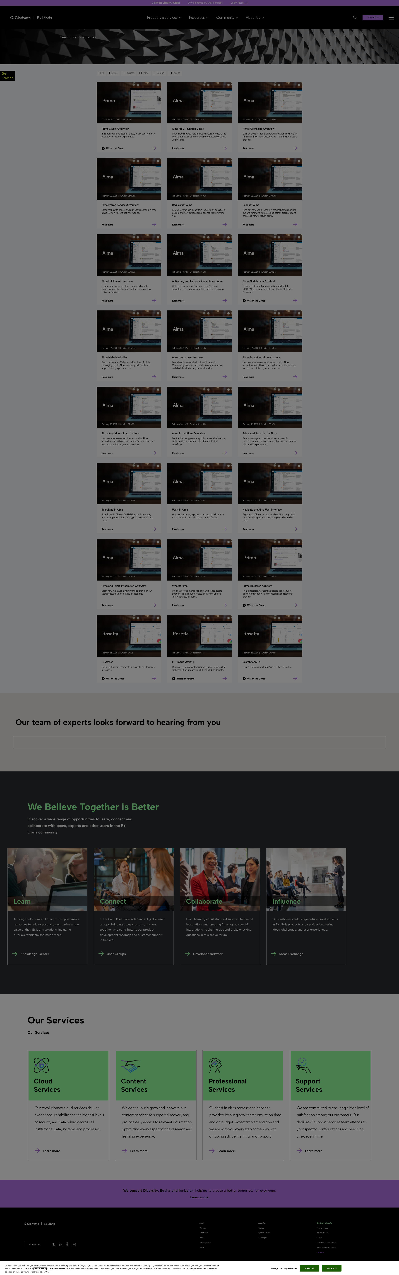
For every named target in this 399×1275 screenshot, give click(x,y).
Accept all (332, 1268)
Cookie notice (40, 1269)
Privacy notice (58, 1269)
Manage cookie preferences (284, 1268)
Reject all (309, 1268)
